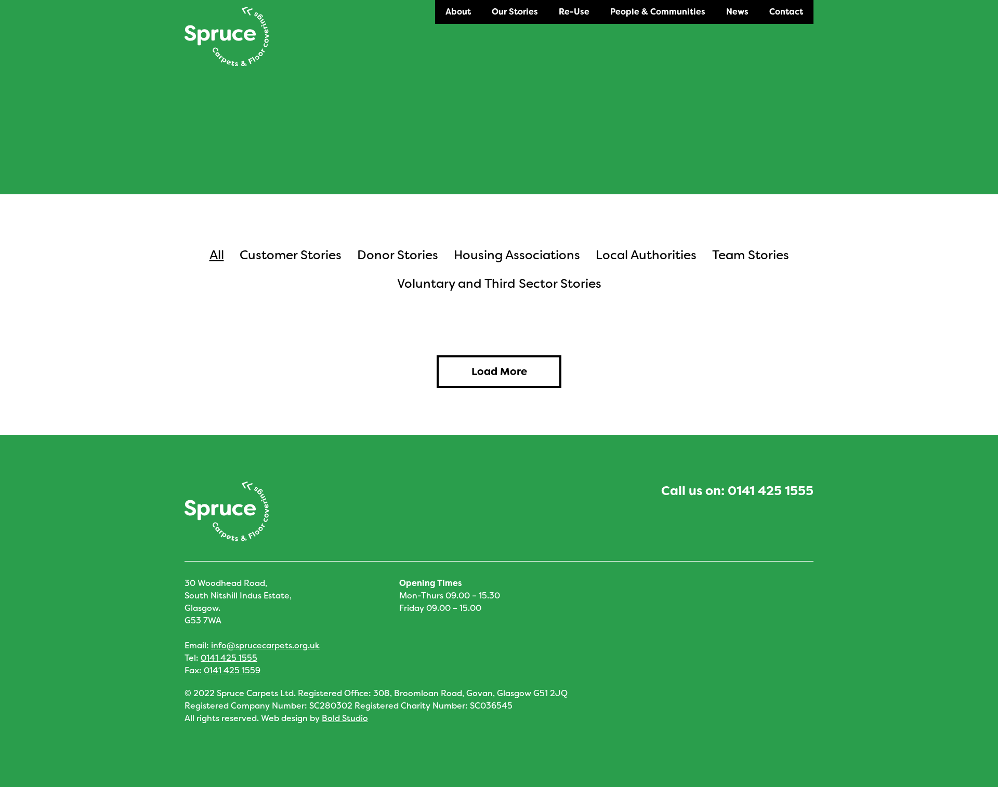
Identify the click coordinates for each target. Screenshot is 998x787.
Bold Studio (345, 718)
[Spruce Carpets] (227, 36)
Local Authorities (646, 255)
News (737, 11)
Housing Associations (517, 255)
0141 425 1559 (232, 670)
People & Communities (657, 11)
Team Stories (750, 255)
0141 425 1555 (770, 491)
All (216, 255)
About (458, 11)
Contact (786, 11)
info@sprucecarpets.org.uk (265, 645)
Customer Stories (291, 255)
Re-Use (574, 11)
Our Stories (515, 11)
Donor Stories (397, 255)
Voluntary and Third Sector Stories (499, 283)
